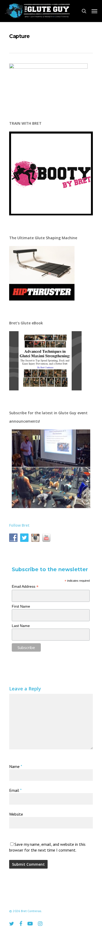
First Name (21, 606)
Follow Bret (19, 525)
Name (15, 766)
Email (15, 790)
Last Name (21, 626)
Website (16, 814)
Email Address (25, 586)
